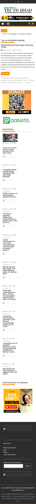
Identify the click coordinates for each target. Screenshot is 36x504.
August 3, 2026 (8, 311)
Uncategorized (6, 78)
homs (10, 80)
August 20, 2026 (8, 165)
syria (25, 80)
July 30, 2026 (8, 338)
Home (4, 34)
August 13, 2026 (8, 188)
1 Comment (28, 82)
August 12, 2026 (8, 235)
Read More (5, 73)
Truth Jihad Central (9, 454)
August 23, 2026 (8, 143)
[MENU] (8, 23)
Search (27, 466)
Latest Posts (7, 129)
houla (14, 80)
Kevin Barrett (17, 50)
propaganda (20, 80)
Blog (4, 450)
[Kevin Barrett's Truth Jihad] (2, 23)
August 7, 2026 (8, 286)
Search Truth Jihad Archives (12, 462)
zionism (19, 82)
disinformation (5, 80)
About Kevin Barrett (9, 448)
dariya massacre (24, 78)
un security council (11, 82)
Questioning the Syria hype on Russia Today (17, 46)
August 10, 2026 (8, 262)
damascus (16, 78)
